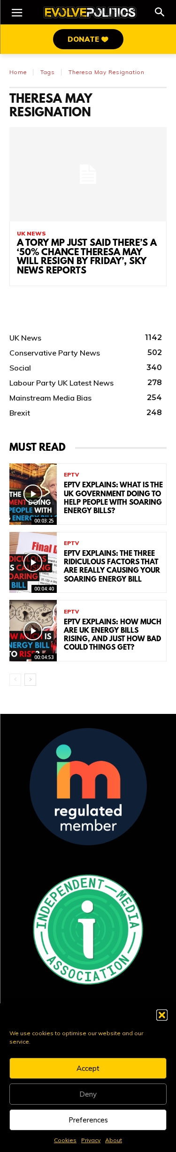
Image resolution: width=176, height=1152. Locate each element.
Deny (88, 1094)
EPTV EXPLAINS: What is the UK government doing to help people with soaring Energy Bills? (113, 498)
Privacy (90, 1140)
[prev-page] (15, 680)
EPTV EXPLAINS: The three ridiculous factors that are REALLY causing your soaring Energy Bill (112, 567)
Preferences (88, 1119)
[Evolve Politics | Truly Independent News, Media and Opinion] (90, 12)
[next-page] (30, 680)
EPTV (71, 474)
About (113, 1140)
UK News (31, 233)
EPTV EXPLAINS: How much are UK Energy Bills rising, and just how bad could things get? (112, 635)
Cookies (65, 1140)
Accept (88, 1068)
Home (18, 72)
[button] (162, 1015)
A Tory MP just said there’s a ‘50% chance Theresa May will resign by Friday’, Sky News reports (87, 257)
